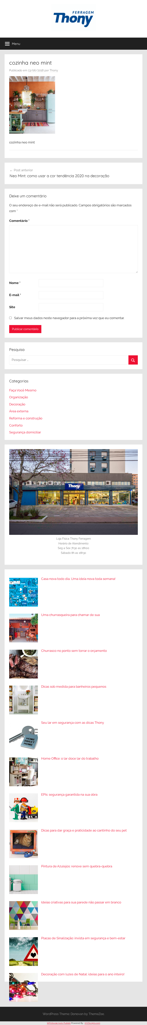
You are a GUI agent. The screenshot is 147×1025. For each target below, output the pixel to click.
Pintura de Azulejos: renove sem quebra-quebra (76, 866)
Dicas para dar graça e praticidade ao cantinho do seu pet (84, 830)
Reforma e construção (25, 418)
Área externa (18, 411)
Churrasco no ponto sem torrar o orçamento (74, 651)
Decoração (17, 404)
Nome (14, 283)
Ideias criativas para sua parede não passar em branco (81, 902)
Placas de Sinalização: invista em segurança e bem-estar (83, 938)
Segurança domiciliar (25, 432)
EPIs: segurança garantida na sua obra (69, 794)
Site (12, 307)
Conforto (16, 425)
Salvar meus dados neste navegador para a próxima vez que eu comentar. (69, 318)
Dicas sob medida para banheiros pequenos (73, 686)
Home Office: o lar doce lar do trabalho (70, 758)
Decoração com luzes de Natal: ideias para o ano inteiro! (82, 974)
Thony (54, 70)
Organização (18, 397)
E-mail (15, 295)
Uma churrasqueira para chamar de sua (70, 615)
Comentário (19, 221)
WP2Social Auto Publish (59, 1023)
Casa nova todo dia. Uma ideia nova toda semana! (78, 579)
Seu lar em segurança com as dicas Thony (72, 722)
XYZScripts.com (92, 1023)
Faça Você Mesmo (22, 390)
